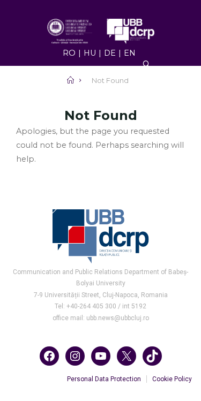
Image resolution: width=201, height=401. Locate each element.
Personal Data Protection (104, 379)
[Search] (146, 64)
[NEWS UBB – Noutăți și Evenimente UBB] (100, 30)
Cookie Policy (172, 379)
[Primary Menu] (100, 104)
